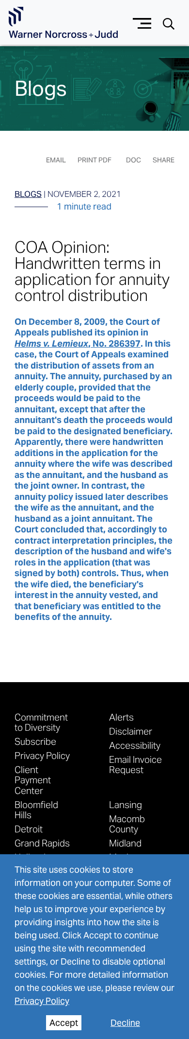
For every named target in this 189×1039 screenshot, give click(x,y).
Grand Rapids (42, 842)
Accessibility (134, 745)
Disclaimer (130, 731)
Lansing (125, 804)
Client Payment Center (33, 779)
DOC (133, 160)
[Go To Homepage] (63, 22)
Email (56, 160)
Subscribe (35, 741)
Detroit (29, 828)
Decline (125, 1022)
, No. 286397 (78, 343)
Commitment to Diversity (41, 722)
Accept (63, 1022)
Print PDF (94, 160)
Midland (125, 842)
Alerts (121, 716)
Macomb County (127, 823)
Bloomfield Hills (36, 809)
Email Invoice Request (135, 764)
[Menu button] (142, 22)
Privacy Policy (42, 1000)
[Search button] (168, 23)
